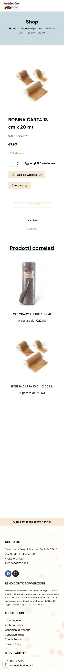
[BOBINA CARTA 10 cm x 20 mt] (32, 356)
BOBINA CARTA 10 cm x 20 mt (32, 386)
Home (12, 28)
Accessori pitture (31, 28)
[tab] (32, 203)
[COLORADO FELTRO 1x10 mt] (32, 283)
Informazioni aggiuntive (32, 203)
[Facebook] (8, 573)
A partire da (32, 321)
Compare (17, 185)
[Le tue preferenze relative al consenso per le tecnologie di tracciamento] (6, 664)
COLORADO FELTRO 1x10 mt (32, 314)
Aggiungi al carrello (37, 163)
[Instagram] (15, 573)
